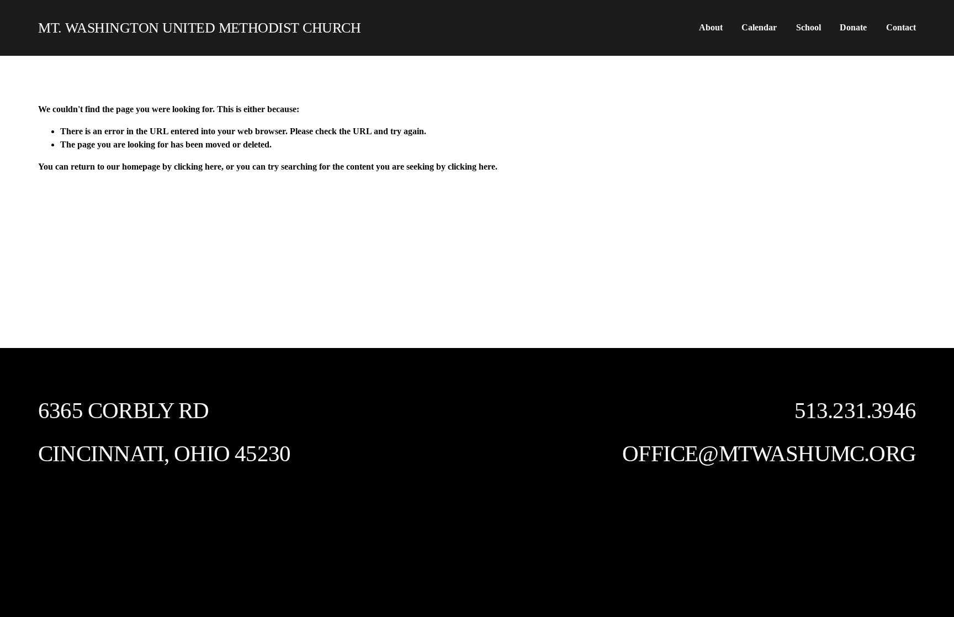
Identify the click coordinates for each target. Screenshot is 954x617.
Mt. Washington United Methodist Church (199, 28)
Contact (901, 27)
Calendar (759, 27)
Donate (853, 27)
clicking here (197, 166)
